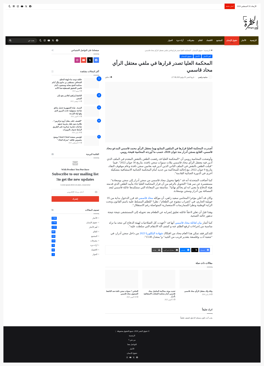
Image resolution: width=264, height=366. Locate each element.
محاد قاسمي (145, 197)
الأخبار (243, 40)
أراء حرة (180, 40)
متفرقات (190, 40)
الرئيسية (253, 40)
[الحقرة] (250, 23)
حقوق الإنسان (231, 40)
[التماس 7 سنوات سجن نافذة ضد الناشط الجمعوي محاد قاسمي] (121, 279)
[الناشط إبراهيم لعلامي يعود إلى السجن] (91, 99)
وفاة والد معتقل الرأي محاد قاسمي (198, 291)
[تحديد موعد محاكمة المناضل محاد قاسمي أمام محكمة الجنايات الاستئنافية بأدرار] (158, 279)
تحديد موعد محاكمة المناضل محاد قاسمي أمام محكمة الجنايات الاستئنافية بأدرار (159, 293)
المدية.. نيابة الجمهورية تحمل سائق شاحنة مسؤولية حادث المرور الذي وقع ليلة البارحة (68, 111)
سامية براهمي (202, 77)
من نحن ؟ (132, 340)
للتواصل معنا (132, 344)
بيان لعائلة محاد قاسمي (188, 222)
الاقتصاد (209, 40)
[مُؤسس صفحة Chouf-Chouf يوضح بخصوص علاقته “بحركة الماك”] (91, 141)
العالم (200, 40)
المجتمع (219, 40)
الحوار (170, 40)
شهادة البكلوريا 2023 (151, 233)
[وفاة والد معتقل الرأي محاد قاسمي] (195, 279)
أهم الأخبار (207, 56)
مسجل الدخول (195, 318)
